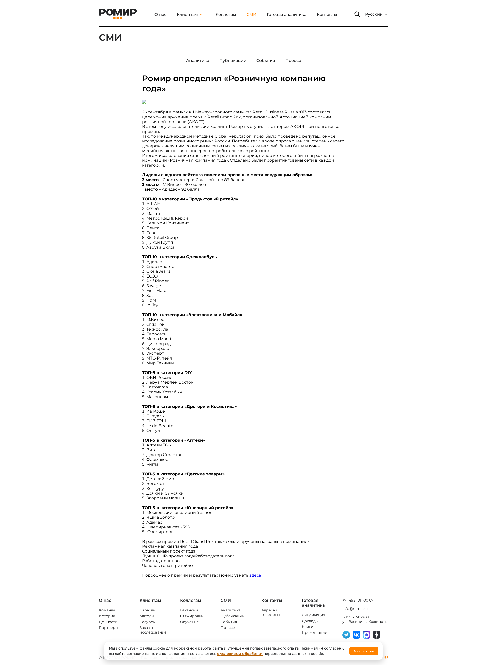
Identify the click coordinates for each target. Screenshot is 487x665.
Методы (147, 616)
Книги (308, 626)
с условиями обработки (240, 653)
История (107, 616)
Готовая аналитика (286, 14)
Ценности (108, 622)
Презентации (314, 632)
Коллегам (226, 14)
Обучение (189, 622)
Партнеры (108, 627)
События (229, 622)
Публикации (233, 616)
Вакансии (189, 610)
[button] (357, 14)
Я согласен (364, 651)
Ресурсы (148, 622)
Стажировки (192, 616)
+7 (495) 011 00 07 (357, 600)
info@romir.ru (355, 608)
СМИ (251, 14)
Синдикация (313, 615)
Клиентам (187, 14)
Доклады (310, 621)
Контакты (327, 14)
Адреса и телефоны (270, 612)
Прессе (228, 627)
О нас (160, 14)
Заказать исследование (153, 630)
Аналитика (231, 610)
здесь (255, 575)
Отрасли (148, 610)
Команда (107, 610)
